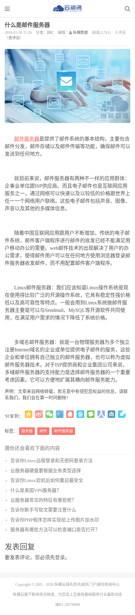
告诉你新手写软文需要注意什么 (43, 509)
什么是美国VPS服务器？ (35, 490)
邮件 (43, 431)
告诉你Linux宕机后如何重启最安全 (46, 480)
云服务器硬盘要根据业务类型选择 (45, 470)
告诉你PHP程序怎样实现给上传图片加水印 (54, 519)
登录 (60, 557)
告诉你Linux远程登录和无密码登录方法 (51, 460)
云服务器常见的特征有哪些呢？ (43, 500)
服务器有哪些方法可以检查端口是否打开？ (55, 529)
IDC (50, 32)
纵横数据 (80, 32)
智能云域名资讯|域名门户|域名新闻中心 (67, 8)
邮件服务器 (26, 139)
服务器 (27, 431)
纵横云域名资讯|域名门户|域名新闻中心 (87, 584)
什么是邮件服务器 (27, 25)
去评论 (14, 38)
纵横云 (18, 594)
